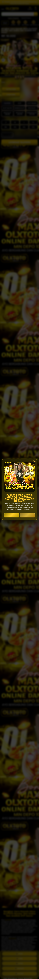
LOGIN (11, 515)
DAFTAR (27, 515)
